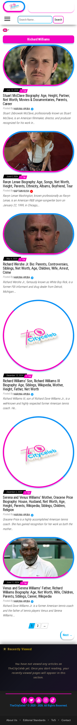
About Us (11, 720)
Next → (67, 635)
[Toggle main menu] (7, 20)
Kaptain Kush (22, 191)
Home (5, 30)
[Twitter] (31, 700)
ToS (53, 720)
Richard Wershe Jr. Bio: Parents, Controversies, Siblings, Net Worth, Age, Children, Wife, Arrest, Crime (36, 268)
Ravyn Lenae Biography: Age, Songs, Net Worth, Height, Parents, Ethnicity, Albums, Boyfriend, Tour (38, 184)
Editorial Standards (34, 720)
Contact (66, 720)
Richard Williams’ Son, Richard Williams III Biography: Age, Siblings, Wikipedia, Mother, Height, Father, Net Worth (33, 385)
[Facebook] (24, 700)
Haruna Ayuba (22, 108)
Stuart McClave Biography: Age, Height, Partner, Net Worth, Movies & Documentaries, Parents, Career (36, 99)
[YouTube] (38, 700)
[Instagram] (45, 700)
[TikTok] (53, 700)
